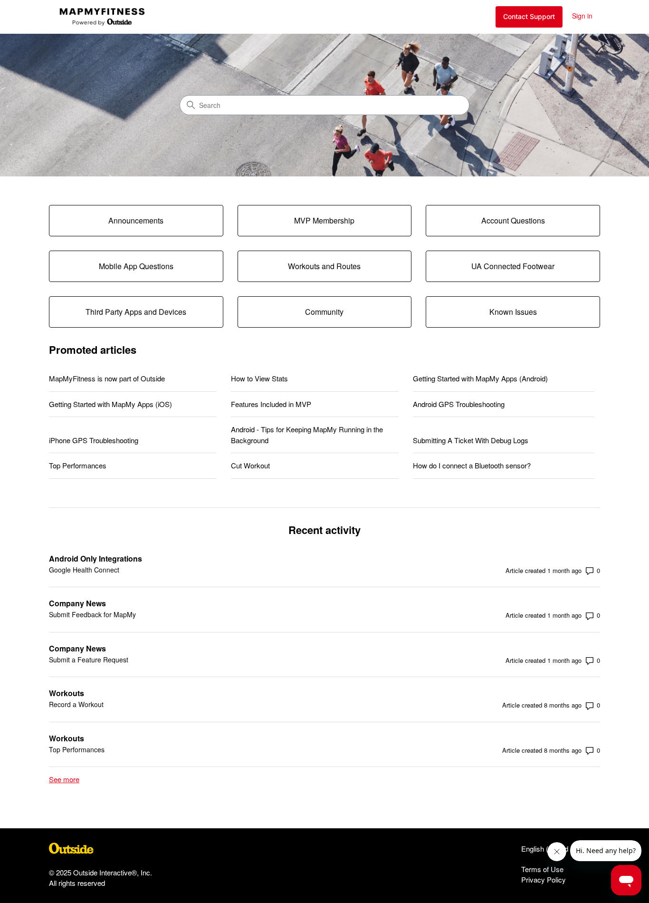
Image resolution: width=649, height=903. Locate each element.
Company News (77, 603)
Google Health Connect (84, 569)
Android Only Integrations (95, 558)
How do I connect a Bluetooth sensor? (472, 465)
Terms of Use (542, 869)
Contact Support (529, 16)
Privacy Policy (543, 879)
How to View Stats (259, 378)
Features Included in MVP (271, 404)
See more (64, 779)
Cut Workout (250, 465)
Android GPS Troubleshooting (459, 404)
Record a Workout (76, 704)
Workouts (66, 693)
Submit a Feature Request (88, 659)
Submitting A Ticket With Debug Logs (470, 440)
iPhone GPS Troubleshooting (93, 440)
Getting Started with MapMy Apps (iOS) (110, 404)
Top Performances (77, 465)
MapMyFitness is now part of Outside (107, 378)
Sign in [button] (582, 15)
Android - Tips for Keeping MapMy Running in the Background (307, 434)
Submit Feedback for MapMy (92, 614)
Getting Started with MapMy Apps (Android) (480, 378)
